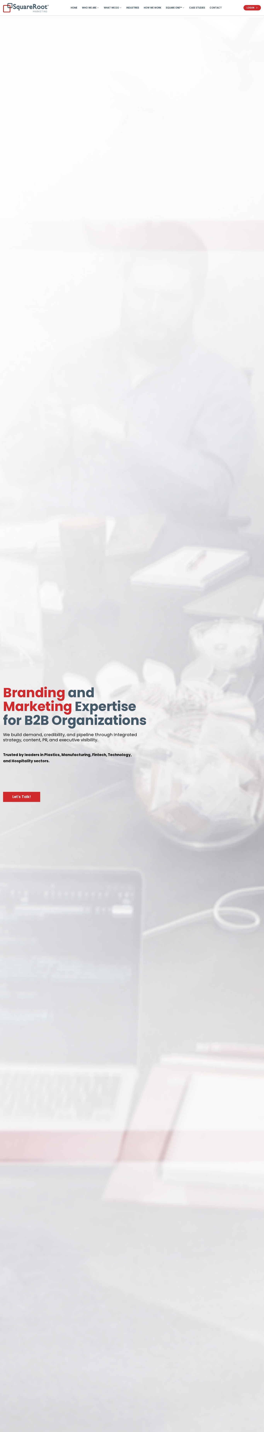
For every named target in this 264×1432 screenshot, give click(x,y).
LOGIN (250, 7)
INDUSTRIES (132, 7)
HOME (74, 7)
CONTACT (216, 7)
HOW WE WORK (152, 7)
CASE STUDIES (197, 7)
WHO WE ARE (89, 7)
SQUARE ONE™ (174, 7)
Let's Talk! (21, 796)
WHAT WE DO (111, 7)
